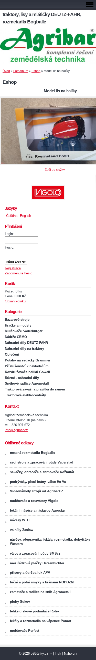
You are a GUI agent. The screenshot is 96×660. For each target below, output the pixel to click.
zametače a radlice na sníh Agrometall (40, 592)
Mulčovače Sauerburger (23, 331)
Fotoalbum (20, 71)
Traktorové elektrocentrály (25, 395)
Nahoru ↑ (70, 653)
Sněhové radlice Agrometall (27, 383)
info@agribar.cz (16, 430)
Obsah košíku (15, 301)
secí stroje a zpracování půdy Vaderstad (41, 462)
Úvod (6, 71)
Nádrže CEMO (16, 337)
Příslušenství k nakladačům (27, 366)
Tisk (58, 653)
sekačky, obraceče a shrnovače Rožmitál (42, 472)
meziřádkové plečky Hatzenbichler (37, 563)
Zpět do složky (55, 170)
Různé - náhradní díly (22, 378)
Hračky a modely (18, 325)
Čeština (11, 216)
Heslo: (9, 247)
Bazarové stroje (17, 319)
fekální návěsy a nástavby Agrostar (37, 510)
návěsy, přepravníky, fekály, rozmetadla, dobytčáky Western (50, 542)
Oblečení (12, 354)
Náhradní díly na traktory (24, 348)
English (25, 216)
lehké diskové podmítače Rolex (34, 611)
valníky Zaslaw (21, 530)
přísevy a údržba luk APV (30, 572)
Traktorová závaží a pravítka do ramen (35, 389)
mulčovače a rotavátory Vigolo (34, 501)
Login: (9, 234)
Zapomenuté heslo (18, 273)
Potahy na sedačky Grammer (27, 360)
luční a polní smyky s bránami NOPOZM (42, 582)
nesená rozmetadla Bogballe (32, 453)
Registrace (13, 268)
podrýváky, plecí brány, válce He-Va (38, 482)
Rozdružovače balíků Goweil (27, 372)
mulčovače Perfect (24, 631)
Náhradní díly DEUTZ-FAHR (26, 343)
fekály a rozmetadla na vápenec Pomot (40, 621)
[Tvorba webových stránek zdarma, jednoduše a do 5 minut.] (51, 654)
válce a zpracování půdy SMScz (35, 553)
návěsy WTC (19, 520)
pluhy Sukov (20, 601)
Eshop (35, 71)
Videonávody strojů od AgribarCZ (36, 491)
